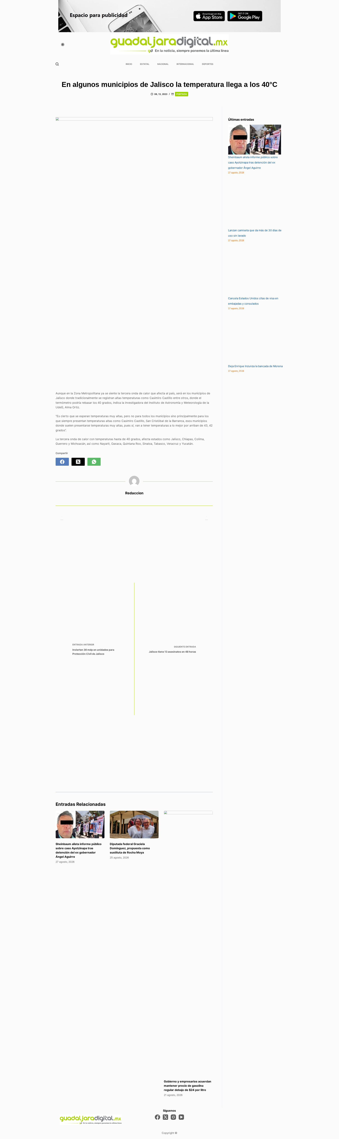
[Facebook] (62, 462)
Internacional (185, 64)
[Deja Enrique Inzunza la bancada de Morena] (254, 337)
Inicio (129, 64)
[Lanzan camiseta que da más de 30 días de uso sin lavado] (254, 201)
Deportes (207, 64)
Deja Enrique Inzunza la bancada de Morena (255, 366)
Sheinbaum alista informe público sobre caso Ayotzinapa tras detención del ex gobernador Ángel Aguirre (253, 162)
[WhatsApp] (94, 462)
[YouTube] (181, 1117)
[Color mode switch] (62, 44)
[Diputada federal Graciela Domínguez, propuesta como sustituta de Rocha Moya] (134, 824)
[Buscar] (57, 64)
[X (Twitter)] (78, 462)
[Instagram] (173, 1117)
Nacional (163, 64)
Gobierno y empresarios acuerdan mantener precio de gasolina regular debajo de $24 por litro (187, 1086)
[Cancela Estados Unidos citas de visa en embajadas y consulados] (254, 269)
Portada (181, 94)
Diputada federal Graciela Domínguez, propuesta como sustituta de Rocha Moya (130, 848)
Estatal (144, 64)
